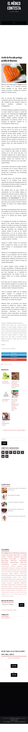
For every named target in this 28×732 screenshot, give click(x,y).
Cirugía (3, 555)
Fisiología (25, 577)
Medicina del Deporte (9, 581)
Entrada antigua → (21, 430)
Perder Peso (17, 577)
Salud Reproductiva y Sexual (6, 423)
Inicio (15, 430)
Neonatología (15, 571)
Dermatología (23, 564)
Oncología (9, 555)
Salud (14, 555)
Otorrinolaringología (6, 577)
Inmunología (4, 573)
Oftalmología (4, 575)
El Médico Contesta (15, 718)
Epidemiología (23, 571)
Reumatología (4, 584)
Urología (18, 568)
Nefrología (3, 588)
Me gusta (14, 356)
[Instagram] (18, 452)
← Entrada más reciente (8, 430)
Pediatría (14, 564)
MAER (8, 721)
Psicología (4, 558)
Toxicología (18, 590)
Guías (11, 594)
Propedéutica (21, 588)
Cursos (25, 592)
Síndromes (13, 590)
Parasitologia (15, 588)
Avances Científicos (7, 557)
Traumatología (4, 579)
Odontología (9, 588)
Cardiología (4, 569)
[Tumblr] (22, 452)
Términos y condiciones (20, 721)
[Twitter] (3, 452)
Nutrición (14, 560)
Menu (14, 23)
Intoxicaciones (20, 569)
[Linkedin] (3, 456)
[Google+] (10, 452)
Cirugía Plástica (13, 592)
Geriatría (14, 584)
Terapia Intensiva (18, 581)
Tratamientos (5, 564)
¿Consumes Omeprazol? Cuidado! (16, 502)
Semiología (7, 590)
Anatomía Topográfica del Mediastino (17, 516)
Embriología (3, 594)
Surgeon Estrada (14, 720)
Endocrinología (5, 566)
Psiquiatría (19, 566)
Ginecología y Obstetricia (18, 558)
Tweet (14, 353)
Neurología (4, 562)
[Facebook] (6, 452)
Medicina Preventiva (7, 364)
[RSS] (6, 456)
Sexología (10, 584)
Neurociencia (23, 573)
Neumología (4, 560)
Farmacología (14, 562)
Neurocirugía (23, 575)
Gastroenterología (11, 569)
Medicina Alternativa (22, 594)
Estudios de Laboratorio (13, 586)
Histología (15, 594)
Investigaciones (7, 553)
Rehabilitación (24, 582)
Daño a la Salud (22, 555)
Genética (13, 566)
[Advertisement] (14, 42)
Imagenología (16, 582)
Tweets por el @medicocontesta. (9, 610)
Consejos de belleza (20, 592)
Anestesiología (4, 586)
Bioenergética (24, 590)
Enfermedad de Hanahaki (14, 495)
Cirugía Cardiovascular (5, 592)
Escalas (8, 594)
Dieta (25, 566)
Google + (15, 359)
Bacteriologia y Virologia (14, 575)
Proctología (24, 584)
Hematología (18, 584)
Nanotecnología (23, 586)
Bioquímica (9, 582)
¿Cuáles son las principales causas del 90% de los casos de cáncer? (15, 384)
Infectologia (24, 568)
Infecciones (23, 562)
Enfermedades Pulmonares (8, 568)
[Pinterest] (14, 452)
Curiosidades (23, 560)
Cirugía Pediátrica (14, 573)
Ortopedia (8, 571)
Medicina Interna (20, 553)
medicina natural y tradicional (14, 579)
